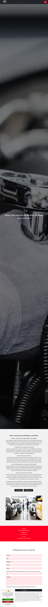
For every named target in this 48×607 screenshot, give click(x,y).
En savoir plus (18, 490)
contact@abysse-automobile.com (24, 538)
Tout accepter (8, 599)
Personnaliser (8, 604)
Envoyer (25, 590)
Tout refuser (7, 601)
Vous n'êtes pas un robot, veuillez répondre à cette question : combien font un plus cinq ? (23, 571)
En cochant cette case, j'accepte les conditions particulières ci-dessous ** (21, 586)
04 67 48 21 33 (24, 534)
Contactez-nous (28, 490)
